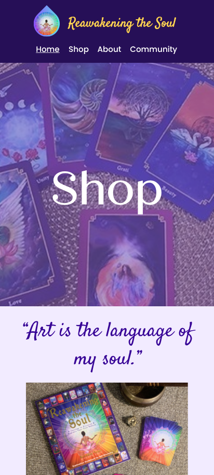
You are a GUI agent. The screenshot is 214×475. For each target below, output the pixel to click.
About (109, 49)
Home (47, 49)
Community (153, 49)
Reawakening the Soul (122, 24)
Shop (79, 49)
